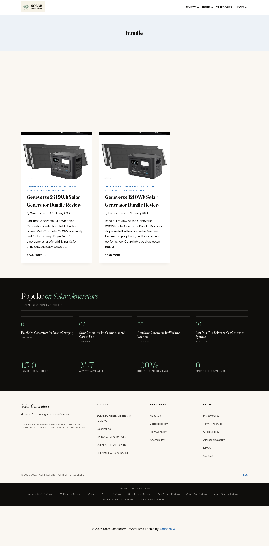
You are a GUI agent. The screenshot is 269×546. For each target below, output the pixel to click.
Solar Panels (104, 428)
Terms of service (212, 423)
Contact (208, 456)
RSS (245, 474)
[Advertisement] (134, 91)
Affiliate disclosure (214, 439)
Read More (36, 255)
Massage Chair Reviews (40, 494)
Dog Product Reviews (169, 494)
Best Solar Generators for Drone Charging (47, 333)
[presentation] (56, 155)
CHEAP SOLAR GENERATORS (113, 453)
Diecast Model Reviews (139, 494)
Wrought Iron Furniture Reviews (104, 494)
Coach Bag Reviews (196, 494)
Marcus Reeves (38, 213)
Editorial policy (159, 423)
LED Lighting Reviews (69, 494)
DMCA (207, 448)
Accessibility (157, 439)
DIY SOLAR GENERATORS (111, 437)
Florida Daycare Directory (152, 499)
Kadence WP (168, 529)
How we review (158, 431)
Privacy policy (211, 415)
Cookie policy (211, 431)
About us (155, 415)
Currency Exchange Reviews (118, 499)
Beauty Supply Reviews (225, 494)
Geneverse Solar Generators (47, 186)
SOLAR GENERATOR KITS (111, 445)
